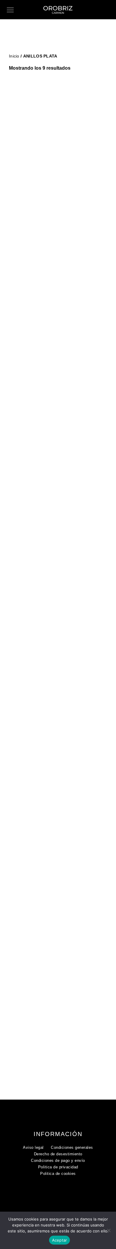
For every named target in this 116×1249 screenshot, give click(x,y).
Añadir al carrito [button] (60, 186)
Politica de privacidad (58, 1167)
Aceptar (59, 1240)
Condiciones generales (72, 1147)
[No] (109, 1230)
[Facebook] (54, 1193)
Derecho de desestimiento (58, 1154)
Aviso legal (33, 1147)
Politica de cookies (58, 1173)
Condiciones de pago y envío (58, 1160)
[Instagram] (66, 1193)
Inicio (14, 56)
